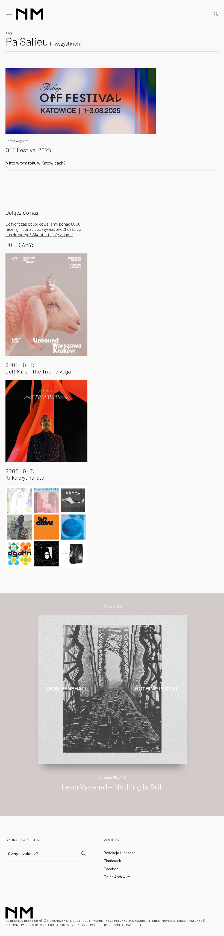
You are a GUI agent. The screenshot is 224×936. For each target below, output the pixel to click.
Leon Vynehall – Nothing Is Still (112, 786)
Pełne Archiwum (117, 876)
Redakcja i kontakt (119, 852)
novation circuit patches (182, 920)
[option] (112, 709)
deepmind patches (19, 925)
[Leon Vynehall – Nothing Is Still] (112, 688)
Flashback (112, 860)
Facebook (112, 868)
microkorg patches (144, 920)
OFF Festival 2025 (28, 149)
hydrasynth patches (87, 925)
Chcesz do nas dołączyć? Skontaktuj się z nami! (43, 231)
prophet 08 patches (52, 925)
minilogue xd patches (122, 925)
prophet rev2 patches (109, 920)
